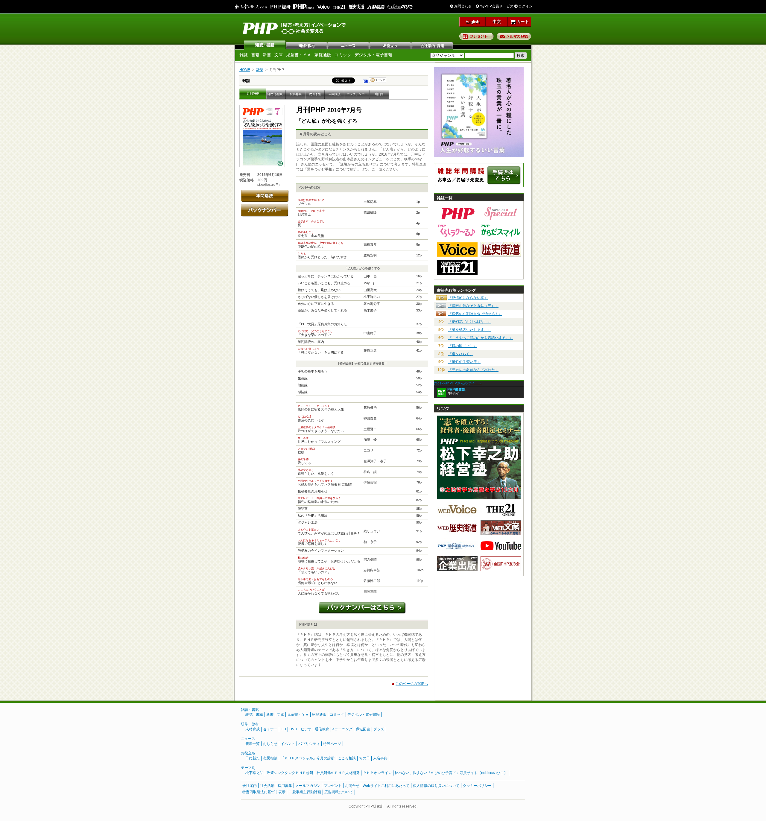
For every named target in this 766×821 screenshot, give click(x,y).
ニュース (349, 44)
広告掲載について (338, 792)
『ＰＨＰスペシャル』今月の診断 (308, 758)
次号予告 (315, 94)
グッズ (378, 729)
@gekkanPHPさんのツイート (458, 383)
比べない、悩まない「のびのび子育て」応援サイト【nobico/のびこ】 (451, 773)
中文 (497, 21)
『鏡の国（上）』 (462, 346)
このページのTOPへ (412, 684)
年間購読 (335, 94)
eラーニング (342, 729)
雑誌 (265, 44)
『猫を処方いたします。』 (469, 330)
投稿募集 (296, 94)
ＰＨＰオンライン (377, 773)
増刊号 (379, 94)
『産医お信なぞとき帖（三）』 (473, 306)
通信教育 (322, 729)
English (472, 21)
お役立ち (390, 44)
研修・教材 (307, 44)
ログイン (525, 6)
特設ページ (332, 744)
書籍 (255, 54)
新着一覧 (252, 744)
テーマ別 (248, 768)
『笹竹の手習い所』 (464, 362)
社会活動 (267, 786)
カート (522, 21)
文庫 (278, 54)
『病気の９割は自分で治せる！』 (475, 314)
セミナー (270, 729)
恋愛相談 (270, 758)
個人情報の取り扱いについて (436, 786)
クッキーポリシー (477, 786)
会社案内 (432, 44)
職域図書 (363, 729)
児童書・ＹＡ (298, 54)
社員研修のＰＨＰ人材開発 (338, 773)
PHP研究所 (294, 27)
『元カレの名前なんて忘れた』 (473, 370)
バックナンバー (356, 94)
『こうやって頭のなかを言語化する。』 (480, 338)
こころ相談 (347, 758)
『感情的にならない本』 (468, 298)
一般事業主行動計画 (305, 792)
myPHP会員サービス (496, 6)
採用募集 (285, 786)
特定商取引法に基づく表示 (263, 792)
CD (283, 729)
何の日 (364, 758)
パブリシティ (309, 744)
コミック (343, 54)
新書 (267, 54)
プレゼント (476, 36)
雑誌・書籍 (250, 710)
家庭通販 (322, 54)
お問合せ (352, 786)
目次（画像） (276, 94)
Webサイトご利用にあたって (386, 786)
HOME (244, 70)
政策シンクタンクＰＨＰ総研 (290, 773)
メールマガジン (307, 786)
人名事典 (380, 758)
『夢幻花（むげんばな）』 (469, 322)
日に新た (252, 758)
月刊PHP (253, 93)
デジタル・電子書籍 (373, 54)
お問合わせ (462, 6)
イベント (288, 744)
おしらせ (270, 744)
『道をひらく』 (460, 354)
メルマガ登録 (514, 36)
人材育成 (252, 729)
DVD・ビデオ (300, 729)
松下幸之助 (254, 773)
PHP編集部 (456, 389)
